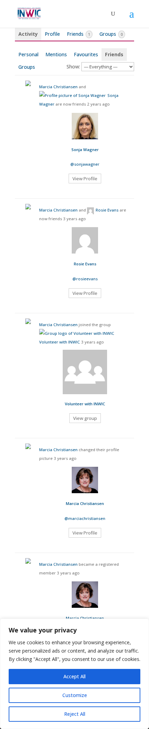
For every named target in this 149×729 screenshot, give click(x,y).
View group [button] (85, 418)
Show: (73, 66)
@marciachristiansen (84, 518)
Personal (28, 54)
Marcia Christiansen (58, 86)
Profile (52, 34)
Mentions (56, 54)
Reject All (74, 714)
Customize (74, 695)
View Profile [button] (84, 178)
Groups (111, 34)
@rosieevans (85, 278)
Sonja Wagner (85, 149)
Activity (28, 34)
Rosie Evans (107, 210)
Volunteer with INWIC (59, 342)
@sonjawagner (84, 164)
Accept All (74, 676)
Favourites (86, 54)
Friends (78, 34)
